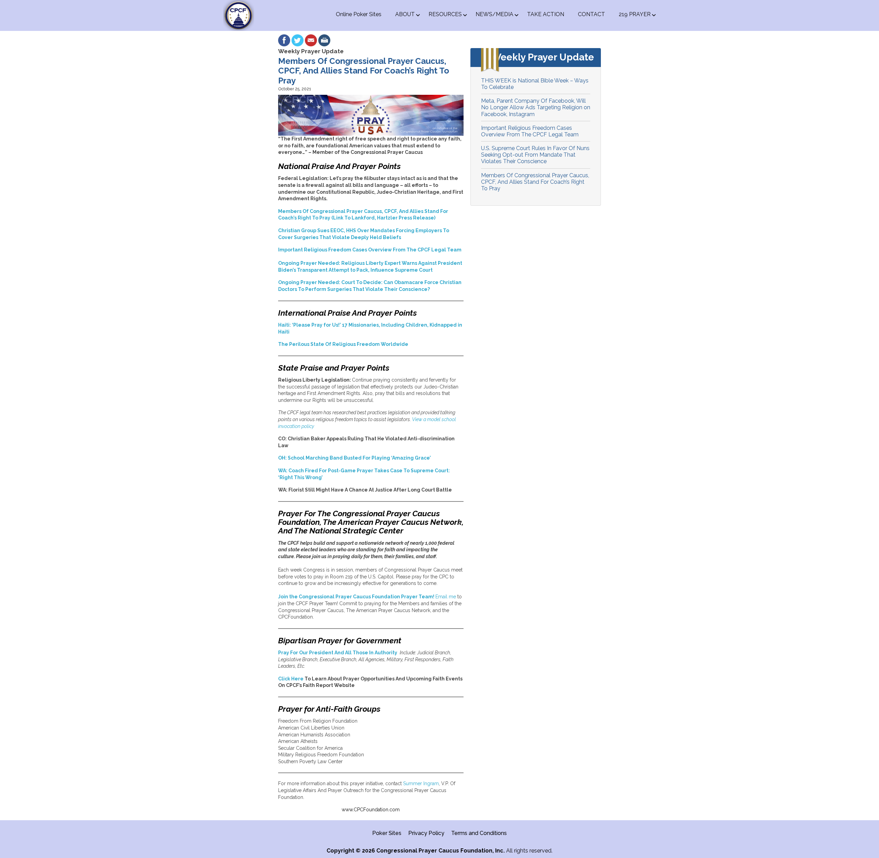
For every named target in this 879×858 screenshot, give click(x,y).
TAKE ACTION (545, 14)
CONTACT (591, 14)
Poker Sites (386, 833)
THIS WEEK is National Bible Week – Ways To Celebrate (535, 83)
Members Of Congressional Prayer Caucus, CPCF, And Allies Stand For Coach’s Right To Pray (535, 182)
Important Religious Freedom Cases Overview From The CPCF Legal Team (530, 131)
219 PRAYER (635, 14)
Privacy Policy (426, 833)
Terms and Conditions (479, 833)
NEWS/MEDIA (494, 14)
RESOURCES (445, 14)
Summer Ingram (421, 783)
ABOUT (405, 14)
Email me (445, 596)
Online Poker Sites (358, 14)
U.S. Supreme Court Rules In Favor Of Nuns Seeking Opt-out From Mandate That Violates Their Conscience (535, 155)
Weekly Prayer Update (311, 51)
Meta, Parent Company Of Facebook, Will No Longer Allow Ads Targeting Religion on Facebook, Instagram (535, 107)
